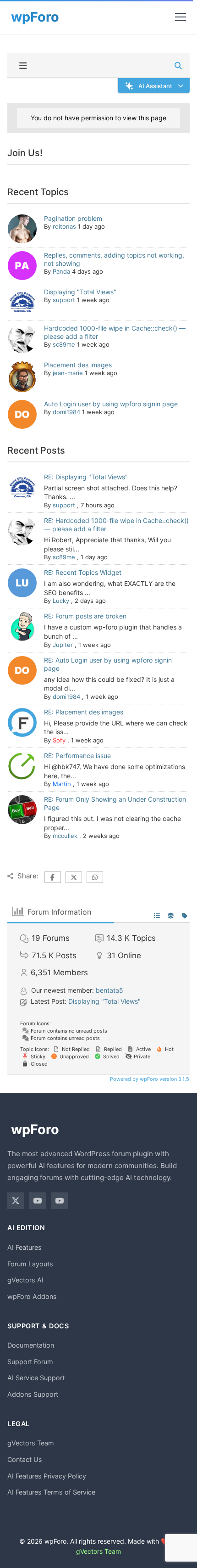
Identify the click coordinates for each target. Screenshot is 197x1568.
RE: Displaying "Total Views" (86, 477)
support (64, 299)
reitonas (64, 226)
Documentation (30, 1345)
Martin (62, 783)
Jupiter (63, 644)
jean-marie (68, 373)
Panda (61, 271)
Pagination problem (73, 218)
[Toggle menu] (180, 17)
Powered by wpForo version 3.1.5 (149, 1079)
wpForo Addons (32, 1296)
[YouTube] (37, 1200)
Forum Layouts (30, 1264)
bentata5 (109, 990)
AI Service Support (36, 1378)
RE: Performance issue (77, 755)
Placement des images (78, 365)
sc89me (64, 344)
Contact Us (24, 1459)
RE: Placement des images (83, 712)
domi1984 (66, 412)
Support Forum (30, 1362)
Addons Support (32, 1394)
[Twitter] (15, 1200)
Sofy (59, 740)
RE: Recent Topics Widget (82, 572)
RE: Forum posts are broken (85, 616)
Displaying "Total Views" (80, 292)
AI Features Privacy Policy (46, 1476)
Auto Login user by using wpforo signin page (111, 404)
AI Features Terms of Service (51, 1492)
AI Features (24, 1247)
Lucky (61, 600)
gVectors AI (25, 1280)
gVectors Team (30, 1443)
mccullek (65, 835)
